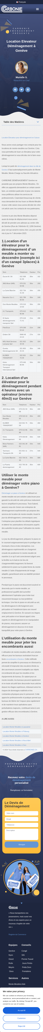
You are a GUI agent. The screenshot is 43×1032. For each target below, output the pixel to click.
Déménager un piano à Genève (13, 493)
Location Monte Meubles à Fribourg (16, 731)
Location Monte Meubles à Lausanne (16, 727)
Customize (21, 1018)
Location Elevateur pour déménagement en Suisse (20, 138)
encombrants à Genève (15, 659)
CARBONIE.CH (31, 750)
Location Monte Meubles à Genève (16, 736)
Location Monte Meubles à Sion (14, 745)
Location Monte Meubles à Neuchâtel (17, 740)
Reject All (21, 1026)
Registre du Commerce (17, 934)
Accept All (21, 1010)
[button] (37, 9)
